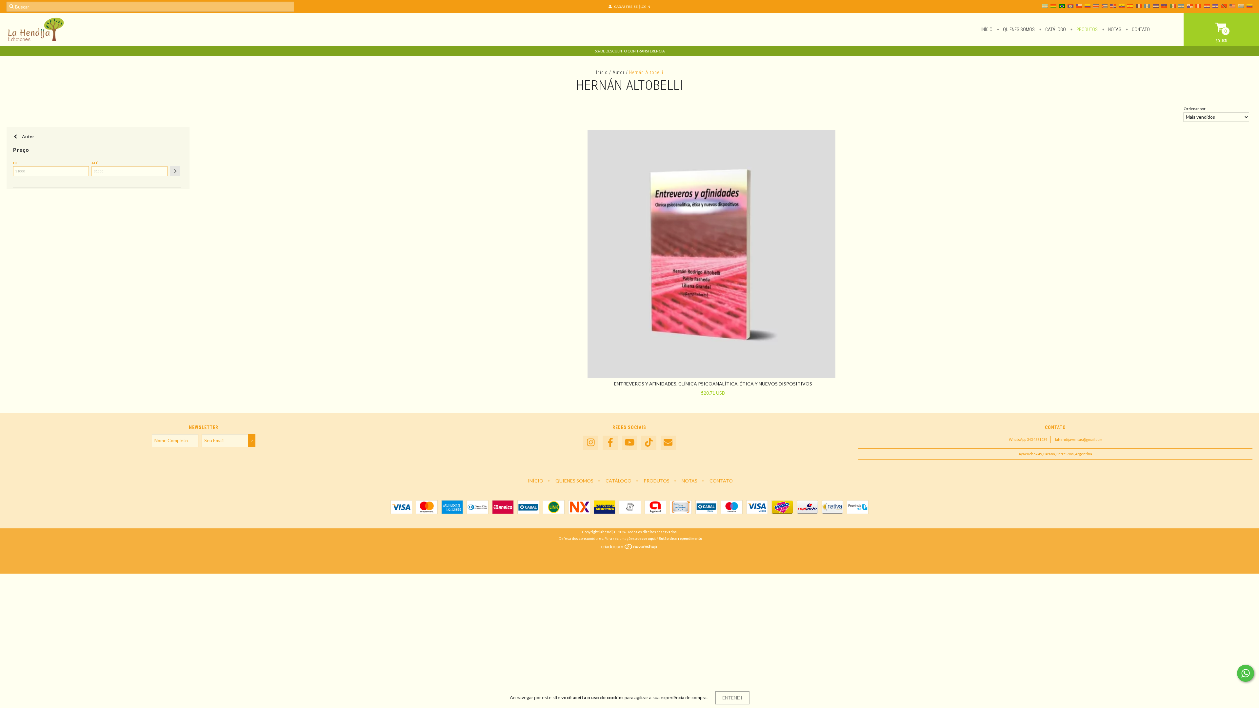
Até (94, 163)
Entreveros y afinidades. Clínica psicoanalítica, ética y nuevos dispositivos (713, 383)
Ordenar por (1195, 108)
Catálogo (1055, 29)
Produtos (1086, 29)
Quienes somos (1018, 29)
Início (986, 29)
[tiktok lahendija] (648, 443)
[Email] (668, 443)
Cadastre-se (626, 7)
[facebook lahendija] (610, 443)
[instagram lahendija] (590, 443)
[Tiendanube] (629, 548)
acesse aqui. (645, 538)
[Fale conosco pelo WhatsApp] (1245, 673)
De (15, 163)
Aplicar (175, 171)
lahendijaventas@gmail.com (1078, 439)
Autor (618, 72)
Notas (1114, 29)
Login (645, 7)
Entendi (732, 697)
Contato (1140, 29)
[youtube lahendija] (629, 443)
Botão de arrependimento (680, 538)
